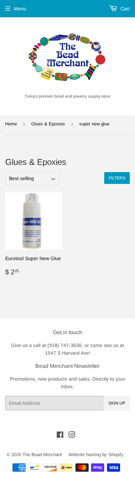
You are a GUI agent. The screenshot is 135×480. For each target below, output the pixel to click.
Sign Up (116, 403)
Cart (124, 8)
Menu (20, 8)
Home (11, 123)
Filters (117, 178)
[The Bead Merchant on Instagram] (72, 435)
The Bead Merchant (42, 454)
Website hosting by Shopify (96, 454)
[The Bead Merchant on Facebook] (60, 435)
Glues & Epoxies (48, 123)
